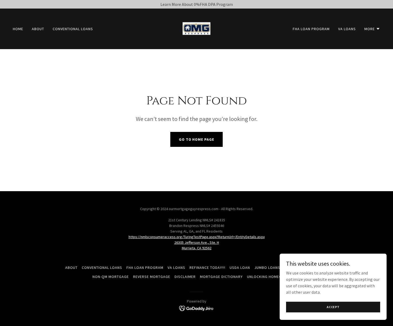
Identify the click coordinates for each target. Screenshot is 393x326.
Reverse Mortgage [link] (151, 276)
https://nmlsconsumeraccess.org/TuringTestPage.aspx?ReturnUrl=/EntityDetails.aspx (197, 236)
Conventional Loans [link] (73, 28)
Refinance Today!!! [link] (207, 267)
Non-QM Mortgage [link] (111, 276)
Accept (333, 307)
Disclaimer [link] (185, 276)
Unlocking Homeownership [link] (273, 276)
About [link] (38, 28)
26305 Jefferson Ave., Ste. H (196, 242)
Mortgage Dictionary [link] (221, 276)
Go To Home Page (196, 139)
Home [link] (18, 28)
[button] (372, 29)
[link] (196, 28)
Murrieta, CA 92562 (196, 248)
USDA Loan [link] (240, 267)
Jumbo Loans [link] (267, 267)
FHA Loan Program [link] (311, 28)
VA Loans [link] (347, 28)
